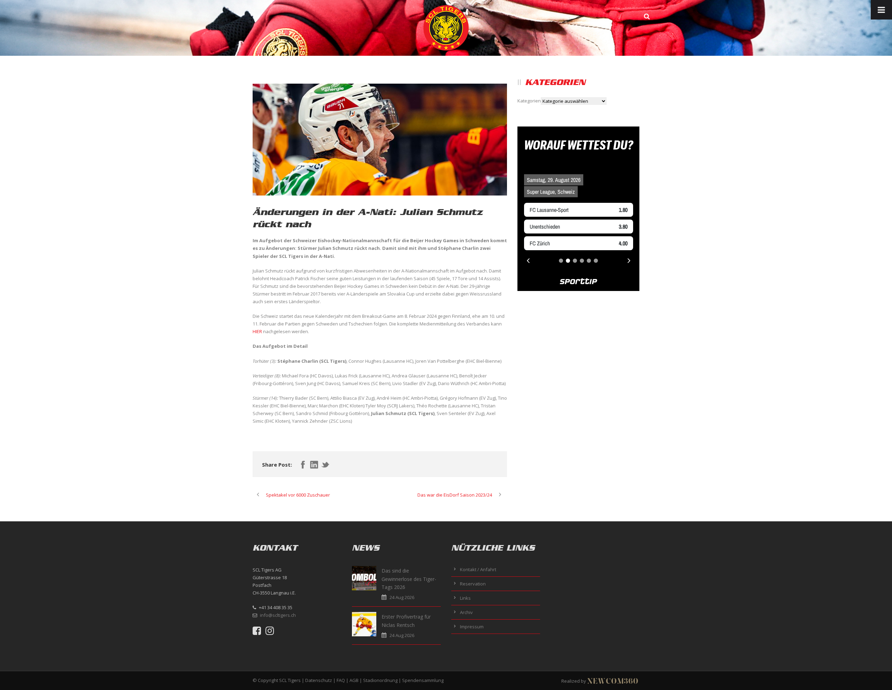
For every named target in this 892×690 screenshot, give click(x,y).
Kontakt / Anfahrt (478, 569)
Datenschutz (318, 680)
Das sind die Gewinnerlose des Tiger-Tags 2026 (409, 579)
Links (465, 598)
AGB (354, 680)
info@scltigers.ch (278, 615)
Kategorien (529, 101)
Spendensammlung (423, 680)
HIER (257, 331)
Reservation (473, 584)
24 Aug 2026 (402, 597)
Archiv (466, 612)
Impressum (472, 626)
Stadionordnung (380, 680)
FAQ (341, 680)
